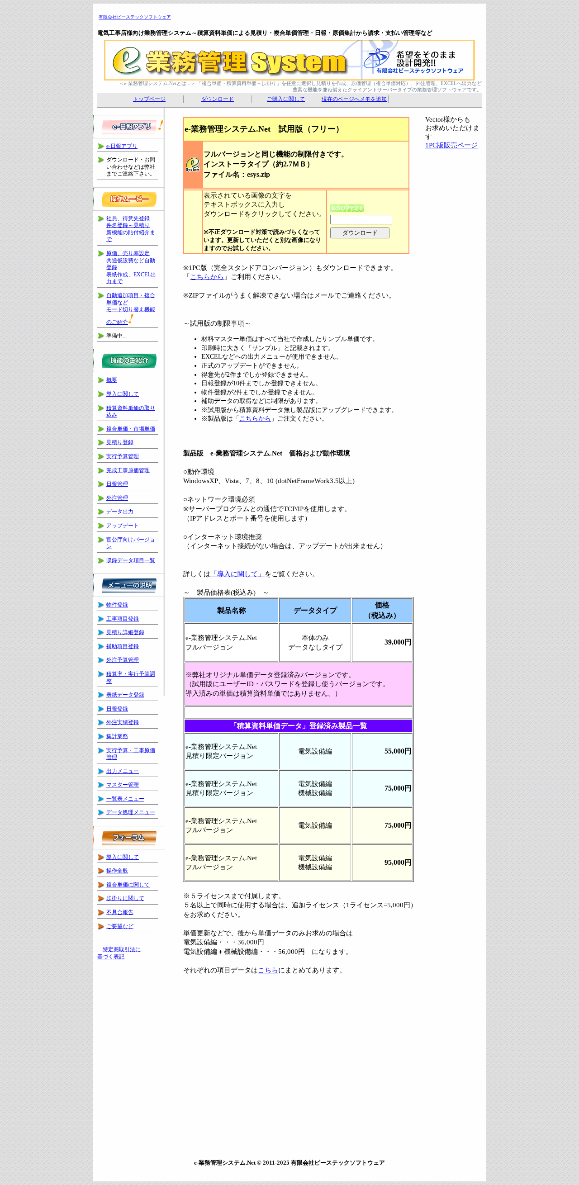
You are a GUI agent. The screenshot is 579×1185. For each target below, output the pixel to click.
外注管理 (117, 498)
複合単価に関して (128, 885)
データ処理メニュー (130, 812)
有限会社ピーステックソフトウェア (135, 16)
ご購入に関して (286, 99)
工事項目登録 (122, 619)
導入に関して (122, 394)
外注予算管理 (122, 660)
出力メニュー (122, 771)
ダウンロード (217, 99)
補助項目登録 (122, 646)
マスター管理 (122, 785)
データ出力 (119, 511)
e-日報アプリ (122, 146)
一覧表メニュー (125, 799)
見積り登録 (119, 442)
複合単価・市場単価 (130, 429)
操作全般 (117, 870)
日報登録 (117, 709)
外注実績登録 (122, 722)
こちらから (207, 276)
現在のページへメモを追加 (354, 99)
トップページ (149, 99)
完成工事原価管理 (128, 470)
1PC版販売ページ (451, 145)
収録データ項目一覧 (130, 560)
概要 (111, 380)
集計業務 (117, 736)
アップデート (122, 525)
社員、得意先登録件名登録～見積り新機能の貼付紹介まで (130, 229)
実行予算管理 (122, 456)
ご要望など (119, 926)
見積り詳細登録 (125, 632)
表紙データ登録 (125, 695)
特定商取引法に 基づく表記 (119, 953)
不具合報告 (119, 912)
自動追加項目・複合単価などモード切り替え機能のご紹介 (130, 308)
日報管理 (117, 484)
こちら (268, 970)
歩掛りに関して (125, 898)
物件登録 (117, 605)
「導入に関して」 (237, 574)
